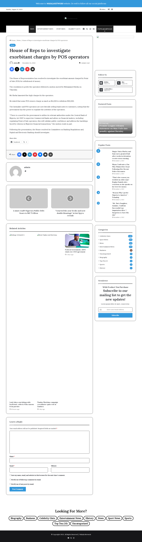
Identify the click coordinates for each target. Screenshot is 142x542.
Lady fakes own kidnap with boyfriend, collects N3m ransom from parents (22, 404)
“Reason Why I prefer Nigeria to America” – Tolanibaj (120, 195)
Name (12, 456)
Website (53, 466)
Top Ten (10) (61, 523)
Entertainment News (45, 29)
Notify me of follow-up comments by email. (26, 480)
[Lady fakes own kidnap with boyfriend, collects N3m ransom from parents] (22, 317)
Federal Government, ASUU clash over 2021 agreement (75, 251)
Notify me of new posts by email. (22, 484)
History (102, 268)
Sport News (60, 29)
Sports (102, 264)
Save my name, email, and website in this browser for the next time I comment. (38, 475)
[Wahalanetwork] (71, 18)
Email (12, 466)
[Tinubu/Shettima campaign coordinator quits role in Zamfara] (49, 317)
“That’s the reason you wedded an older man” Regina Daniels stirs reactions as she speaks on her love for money (122, 182)
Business (103, 250)
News (32, 29)
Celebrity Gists (74, 29)
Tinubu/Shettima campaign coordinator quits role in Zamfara (47, 404)
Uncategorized (105, 254)
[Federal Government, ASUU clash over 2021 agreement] (77, 241)
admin (16, 63)
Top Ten (104, 261)
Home (13, 40)
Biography (103, 257)
